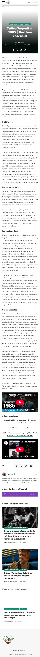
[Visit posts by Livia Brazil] (4, 474)
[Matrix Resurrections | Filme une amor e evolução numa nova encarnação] (20, 598)
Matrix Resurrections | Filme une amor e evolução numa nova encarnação (19, 615)
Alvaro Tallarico (8, 621)
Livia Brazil (20, 42)
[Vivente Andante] (8, 2)
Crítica (27, 24)
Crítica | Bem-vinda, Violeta (20, 428)
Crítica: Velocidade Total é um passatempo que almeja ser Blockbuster (18, 575)
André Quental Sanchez (10, 542)
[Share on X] (17, 50)
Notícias (8, 527)
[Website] (37, 474)
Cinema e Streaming (16, 24)
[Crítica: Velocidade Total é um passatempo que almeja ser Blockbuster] (20, 559)
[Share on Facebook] (13, 50)
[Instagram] (20, 494)
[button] (4, 2)
